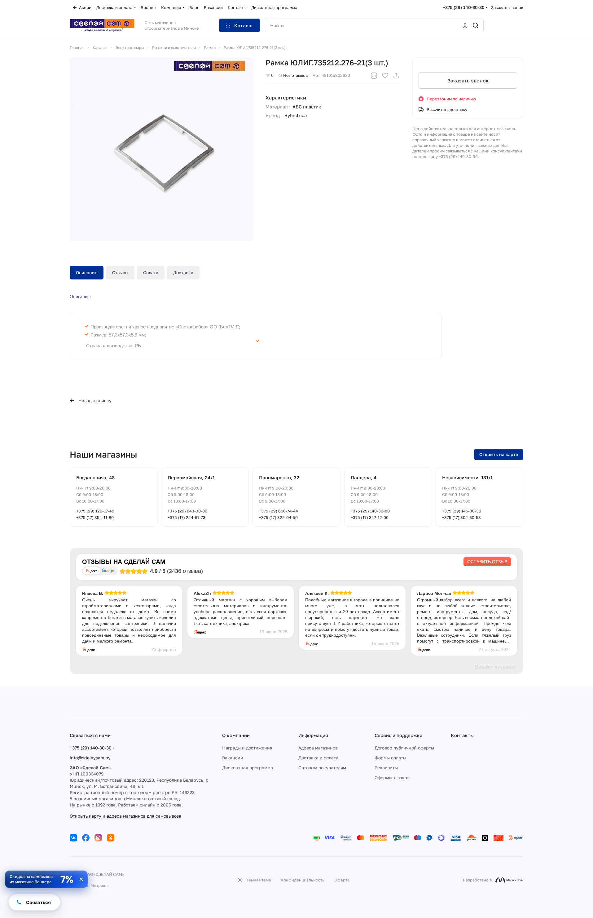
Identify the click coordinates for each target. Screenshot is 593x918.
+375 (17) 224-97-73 (186, 517)
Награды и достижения (247, 747)
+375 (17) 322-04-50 (278, 517)
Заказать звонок (507, 7)
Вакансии (232, 757)
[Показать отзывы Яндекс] (92, 571)
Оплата (150, 272)
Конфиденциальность (302, 879)
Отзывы (120, 272)
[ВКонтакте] (73, 837)
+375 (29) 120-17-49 (95, 510)
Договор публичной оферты (404, 747)
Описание (86, 272)
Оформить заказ (392, 777)
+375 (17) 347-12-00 (370, 517)
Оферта (341, 879)
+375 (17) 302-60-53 (461, 517)
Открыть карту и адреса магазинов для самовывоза (125, 816)
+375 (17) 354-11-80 (95, 517)
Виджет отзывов (495, 667)
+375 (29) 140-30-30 (464, 7)
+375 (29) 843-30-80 (187, 510)
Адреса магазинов (318, 747)
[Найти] (476, 25)
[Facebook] (86, 837)
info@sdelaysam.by (90, 757)
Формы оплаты (390, 757)
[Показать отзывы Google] (108, 571)
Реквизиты (386, 767)
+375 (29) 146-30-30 (461, 510)
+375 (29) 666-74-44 (278, 510)
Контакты (462, 735)
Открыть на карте (498, 454)
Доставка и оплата (318, 757)
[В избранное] (385, 75)
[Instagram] (98, 837)
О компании (236, 735)
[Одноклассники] (110, 837)
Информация (313, 735)
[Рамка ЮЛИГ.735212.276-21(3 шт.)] (161, 149)
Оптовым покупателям (322, 767)
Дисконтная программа (247, 767)
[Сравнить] (374, 75)
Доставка (183, 272)
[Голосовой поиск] (465, 25)
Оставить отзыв (487, 561)
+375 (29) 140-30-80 (370, 510)
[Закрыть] (81, 879)
